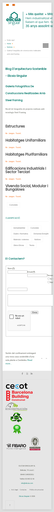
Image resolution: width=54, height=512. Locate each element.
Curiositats (13, 205)
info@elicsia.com (27, 483)
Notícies (10, 47)
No (51, 282)
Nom (11, 268)
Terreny (50, 275)
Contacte (23, 490)
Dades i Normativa (21, 234)
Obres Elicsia (19, 245)
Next (46, 358)
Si (51, 279)
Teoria (31, 245)
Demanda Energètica (42, 234)
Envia (34, 312)
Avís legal (14, 490)
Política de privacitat (36, 490)
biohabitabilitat (19, 228)
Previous (42, 358)
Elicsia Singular (24, 496)
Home (9, 43)
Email (31, 272)
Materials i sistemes (21, 239)
